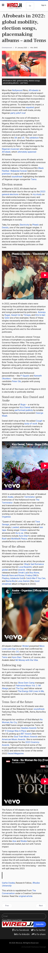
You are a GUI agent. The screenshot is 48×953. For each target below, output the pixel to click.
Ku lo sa (19, 533)
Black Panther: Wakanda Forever (23, 170)
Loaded (15, 527)
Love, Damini (23, 581)
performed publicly (24, 410)
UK (15, 137)
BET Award (26, 733)
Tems (33, 179)
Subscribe (40, 924)
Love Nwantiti (25, 567)
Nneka (24, 841)
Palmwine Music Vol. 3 (26, 685)
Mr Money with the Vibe (26, 660)
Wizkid (25, 646)
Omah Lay (23, 572)
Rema (4, 575)
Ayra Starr (24, 535)
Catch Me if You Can (35, 578)
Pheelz (35, 224)
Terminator (29, 497)
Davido (5, 227)
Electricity (24, 224)
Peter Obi (16, 381)
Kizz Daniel (25, 407)
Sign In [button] (43, 5)
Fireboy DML (31, 575)
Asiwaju (42, 312)
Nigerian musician (10, 149)
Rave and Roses (16, 575)
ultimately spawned (27, 151)
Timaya (26, 315)
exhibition (34, 137)
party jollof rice (17, 113)
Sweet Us (15, 315)
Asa (14, 841)
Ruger (7, 315)
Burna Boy (11, 581)
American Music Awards (13, 739)
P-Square (24, 375)
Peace (24, 538)
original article (25, 896)
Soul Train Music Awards (26, 736)
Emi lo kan (40, 315)
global (5, 569)
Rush (4, 538)
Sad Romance (37, 564)
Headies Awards (28, 728)
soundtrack (17, 176)
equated (30, 107)
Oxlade (23, 530)
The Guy (20, 688)
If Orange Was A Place (15, 731)
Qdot (7, 317)
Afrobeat (6, 151)
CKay (26, 564)
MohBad (15, 538)
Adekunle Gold (17, 578)
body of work (30, 423)
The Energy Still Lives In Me (31, 691)
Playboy (5, 578)
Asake (10, 497)
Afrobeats (33, 90)
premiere (6, 173)
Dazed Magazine (16, 753)
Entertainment (7, 47)
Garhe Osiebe (8, 882)
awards (21, 569)
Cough (39, 420)
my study (37, 194)
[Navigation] (3, 5)
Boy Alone (34, 572)
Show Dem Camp (26, 682)
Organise (6, 516)
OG (17, 651)
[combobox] (30, 6)
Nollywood (17, 90)
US (23, 137)
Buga (23, 404)
